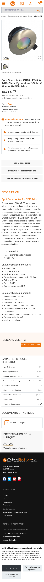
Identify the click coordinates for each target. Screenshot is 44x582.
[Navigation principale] (3, 4)
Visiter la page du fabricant (15, 448)
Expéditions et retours (11, 537)
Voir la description (22, 163)
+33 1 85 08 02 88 (10, 472)
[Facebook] (4, 479)
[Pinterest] (19, 479)
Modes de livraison (10, 540)
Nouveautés (7, 502)
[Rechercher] (39, 10)
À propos (6, 505)
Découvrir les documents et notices (22, 178)
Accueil (5, 495)
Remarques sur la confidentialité (15, 530)
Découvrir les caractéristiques (22, 171)
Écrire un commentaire (31, 345)
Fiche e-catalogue (18, 423)
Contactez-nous (9, 509)
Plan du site (7, 516)
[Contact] (22, 3)
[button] (31, 3)
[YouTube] (14, 479)
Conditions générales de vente (15, 533)
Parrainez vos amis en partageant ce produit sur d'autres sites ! (23, 149)
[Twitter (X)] (9, 479)
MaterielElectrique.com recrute (15, 512)
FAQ (4, 499)
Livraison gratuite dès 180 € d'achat (23, 132)
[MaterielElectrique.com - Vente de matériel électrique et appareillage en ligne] (12, 3)
